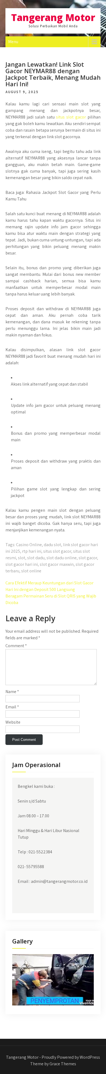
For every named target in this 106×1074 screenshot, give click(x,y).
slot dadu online (61, 558)
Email (12, 707)
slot (21, 558)
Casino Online (29, 545)
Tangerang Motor (53, 17)
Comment (16, 646)
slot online (31, 571)
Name (12, 691)
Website (12, 722)
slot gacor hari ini (21, 564)
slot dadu (36, 558)
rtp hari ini (31, 551)
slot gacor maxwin (57, 564)
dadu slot (52, 545)
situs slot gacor (71, 117)
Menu (13, 42)
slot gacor (88, 558)
